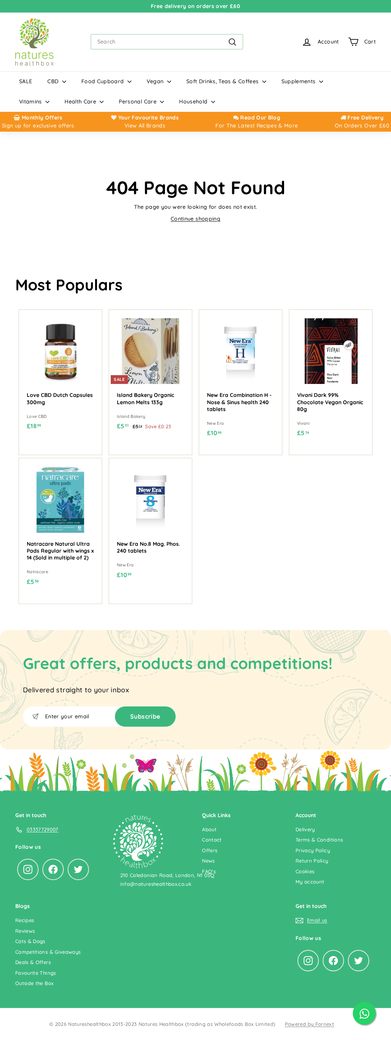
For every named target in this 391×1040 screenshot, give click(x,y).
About (209, 829)
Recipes (24, 920)
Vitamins (31, 101)
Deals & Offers (33, 962)
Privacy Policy (313, 850)
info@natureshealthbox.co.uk (155, 884)
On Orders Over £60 (362, 125)
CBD (53, 81)
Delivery (305, 829)
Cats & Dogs (30, 941)
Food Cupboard (103, 81)
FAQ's (209, 871)
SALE (25, 81)
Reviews (25, 931)
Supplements (299, 81)
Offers (209, 850)
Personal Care (138, 101)
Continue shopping (195, 218)
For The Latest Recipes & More (256, 125)
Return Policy (312, 861)
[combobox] (166, 42)
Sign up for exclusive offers (38, 125)
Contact (211, 840)
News (208, 861)
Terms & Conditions (319, 840)
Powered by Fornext (309, 1024)
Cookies (305, 871)
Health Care (81, 101)
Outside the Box (34, 983)
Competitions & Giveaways (48, 952)
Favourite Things (35, 973)
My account (310, 882)
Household (194, 101)
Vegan (156, 81)
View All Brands (144, 125)
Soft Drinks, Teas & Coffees (223, 81)
